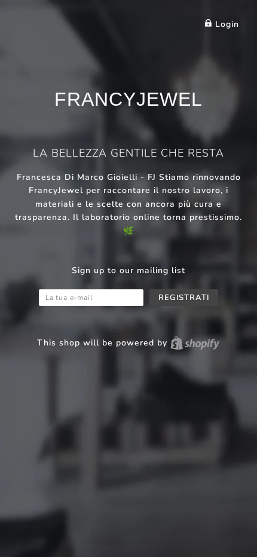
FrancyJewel (128, 99)
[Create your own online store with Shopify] (194, 342)
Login (225, 24)
